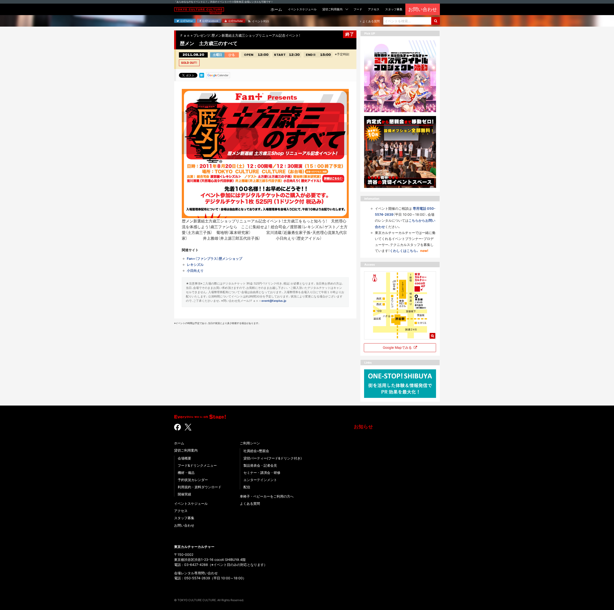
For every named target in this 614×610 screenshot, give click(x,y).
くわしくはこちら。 (404, 251)
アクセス (181, 511)
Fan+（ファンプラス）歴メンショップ (214, 258)
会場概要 (184, 458)
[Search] (435, 21)
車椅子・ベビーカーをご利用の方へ (267, 496)
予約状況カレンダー (193, 480)
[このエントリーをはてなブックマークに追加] (201, 74)
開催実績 (184, 494)
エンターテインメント (260, 480)
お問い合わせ (184, 525)
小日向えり (195, 270)
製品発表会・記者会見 (260, 465)
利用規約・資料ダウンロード (199, 487)
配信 (246, 487)
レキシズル (195, 264)
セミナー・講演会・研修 (261, 473)
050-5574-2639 (197, 578)
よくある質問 (250, 503)
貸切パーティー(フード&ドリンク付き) (272, 458)
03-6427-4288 (196, 565)
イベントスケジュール (191, 503)
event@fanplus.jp (273, 300)
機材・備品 (186, 473)
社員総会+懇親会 (256, 451)
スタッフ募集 (184, 518)
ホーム (179, 443)
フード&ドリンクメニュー (197, 465)
